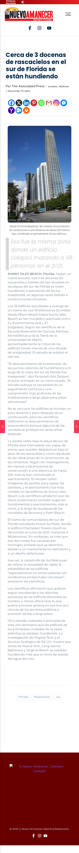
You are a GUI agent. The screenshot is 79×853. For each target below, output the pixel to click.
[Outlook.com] (19, 110)
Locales (53, 86)
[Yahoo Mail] (11, 110)
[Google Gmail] (48, 103)
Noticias (64, 86)
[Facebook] (11, 103)
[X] (19, 103)
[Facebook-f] (30, 28)
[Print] (26, 110)
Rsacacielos (42, 697)
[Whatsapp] (41, 103)
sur (58, 697)
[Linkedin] (26, 103)
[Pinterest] (33, 103)
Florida (23, 697)
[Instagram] (56, 103)
